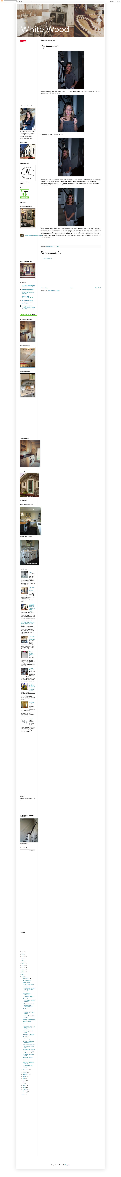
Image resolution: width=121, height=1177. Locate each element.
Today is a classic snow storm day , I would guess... (29, 1046)
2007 (23, 1094)
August (25, 1076)
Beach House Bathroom (29, 1019)
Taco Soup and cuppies (29, 1049)
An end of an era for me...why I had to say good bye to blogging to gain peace (28, 623)
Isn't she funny (26, 1039)
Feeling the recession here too (28, 1063)
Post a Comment (47, 258)
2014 (23, 963)
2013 (23, 965)
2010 (23, 972)
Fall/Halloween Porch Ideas (28, 286)
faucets (31, 719)
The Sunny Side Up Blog (28, 285)
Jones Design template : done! (31, 654)
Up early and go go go (28, 996)
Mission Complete (31, 669)
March (24, 1087)
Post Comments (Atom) (53, 290)
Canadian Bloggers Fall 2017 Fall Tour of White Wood (32, 608)
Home (71, 288)
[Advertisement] (71, 273)
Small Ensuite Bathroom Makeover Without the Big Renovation (28, 292)
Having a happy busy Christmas (28, 985)
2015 (23, 961)
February (25, 1089)
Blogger (67, 1165)
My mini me (26, 1037)
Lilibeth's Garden (27, 1021)
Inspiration (31, 702)
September (26, 1074)
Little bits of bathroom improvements (28, 1042)
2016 (23, 958)
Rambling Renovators (28, 289)
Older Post (98, 288)
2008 (23, 976)
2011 (23, 969)
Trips (30, 572)
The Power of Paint (27, 1057)
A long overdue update (28, 1052)
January (25, 1092)
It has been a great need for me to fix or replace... (28, 1012)
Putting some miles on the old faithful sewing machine (28, 1005)
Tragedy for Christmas (28, 1034)
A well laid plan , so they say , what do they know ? (29, 990)
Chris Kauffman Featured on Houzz (33, 235)
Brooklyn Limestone (27, 306)
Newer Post (44, 288)
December (26, 978)
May (24, 1083)
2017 (23, 956)
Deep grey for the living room (32, 638)
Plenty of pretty (26, 982)
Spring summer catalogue (27, 993)
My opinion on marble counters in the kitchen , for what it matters (32, 687)
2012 (23, 967)
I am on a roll (26, 1060)
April (24, 1085)
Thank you (25, 1008)
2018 (23, 954)
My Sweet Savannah (27, 300)
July (24, 1078)
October (25, 1072)
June (24, 1081)
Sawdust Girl (25, 296)
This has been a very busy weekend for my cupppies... (29, 1000)
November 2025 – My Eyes (28, 297)
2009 (23, 974)
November (26, 1069)
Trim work (25, 1024)
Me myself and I (27, 980)
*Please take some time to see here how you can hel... (29, 1027)
